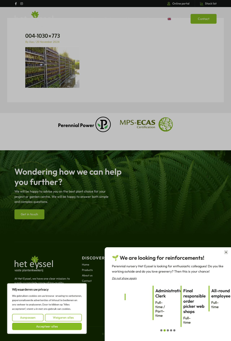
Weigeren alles (63, 317)
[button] (226, 252)
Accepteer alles (47, 326)
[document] (115, 170)
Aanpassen (28, 317)
